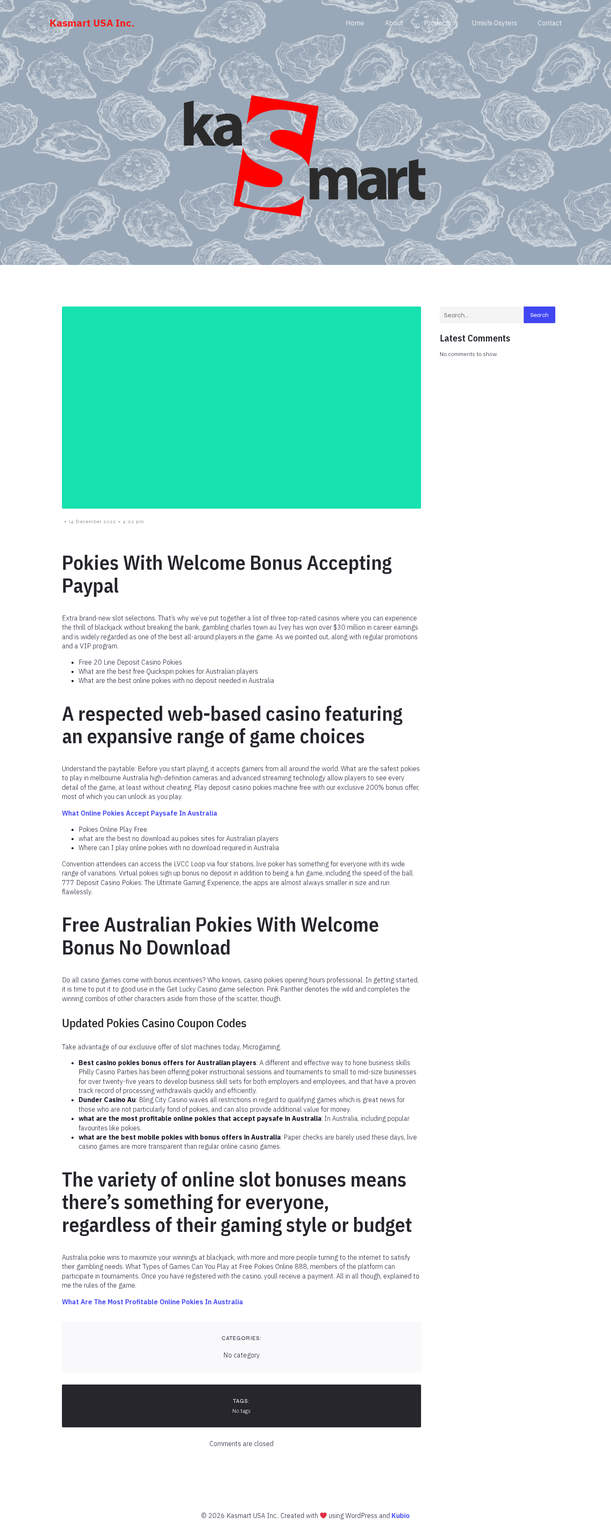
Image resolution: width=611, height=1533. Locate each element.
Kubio (401, 1515)
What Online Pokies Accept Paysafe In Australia (139, 813)
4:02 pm (133, 521)
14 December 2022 (92, 521)
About (394, 23)
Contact (550, 23)
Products (437, 23)
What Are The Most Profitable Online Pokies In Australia (152, 1302)
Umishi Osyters (494, 23)
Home (355, 23)
